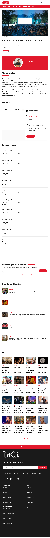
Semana (29, 490)
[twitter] (14, 479)
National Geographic (31, 497)
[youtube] (18, 479)
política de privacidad (34, 274)
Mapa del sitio (5, 529)
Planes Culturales (26, 6)
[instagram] (3, 479)
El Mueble (29, 492)
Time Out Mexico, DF (7, 523)
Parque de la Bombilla (33, 116)
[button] (23, 110)
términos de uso (25, 274)
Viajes (33, 6)
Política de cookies (7, 497)
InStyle (28, 495)
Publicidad (5, 490)
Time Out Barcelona (7, 511)
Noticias (4, 6)
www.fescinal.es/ (32, 112)
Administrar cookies (7, 502)
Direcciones (30, 136)
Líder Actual (29, 505)
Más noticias (25, 438)
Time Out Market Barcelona (9, 513)
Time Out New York (7, 518)
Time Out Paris (6, 521)
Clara (28, 500)
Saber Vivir (29, 507)
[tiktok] (7, 479)
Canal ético (5, 500)
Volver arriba (26, 446)
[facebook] (11, 479)
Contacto (5, 487)
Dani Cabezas (33, 62)
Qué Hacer (10, 6)
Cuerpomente (30, 502)
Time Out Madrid (6, 508)
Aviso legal (5, 492)
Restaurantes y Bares (17, 6)
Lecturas (29, 487)
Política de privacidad (7, 495)
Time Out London (6, 516)
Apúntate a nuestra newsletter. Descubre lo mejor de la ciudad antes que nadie (19, 267)
